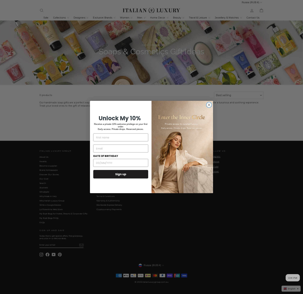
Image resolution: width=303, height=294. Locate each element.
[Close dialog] (209, 105)
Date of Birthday (105, 156)
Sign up (120, 174)
